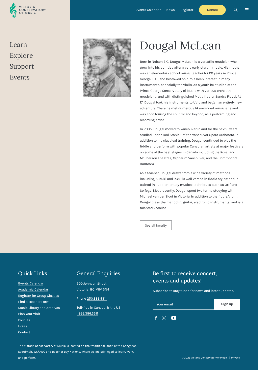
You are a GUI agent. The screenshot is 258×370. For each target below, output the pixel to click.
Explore (21, 56)
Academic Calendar (33, 289)
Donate (212, 10)
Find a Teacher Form (33, 302)
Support (22, 66)
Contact (24, 332)
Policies (24, 320)
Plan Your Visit (29, 314)
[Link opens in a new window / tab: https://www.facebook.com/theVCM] (156, 319)
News (170, 10)
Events (20, 77)
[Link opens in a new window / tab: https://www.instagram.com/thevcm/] (164, 319)
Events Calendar (148, 10)
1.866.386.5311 (87, 313)
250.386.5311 (97, 298)
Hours (22, 326)
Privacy (235, 357)
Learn (18, 45)
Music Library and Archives (39, 308)
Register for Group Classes (38, 296)
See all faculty (156, 225)
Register (186, 10)
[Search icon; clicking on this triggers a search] (235, 10)
